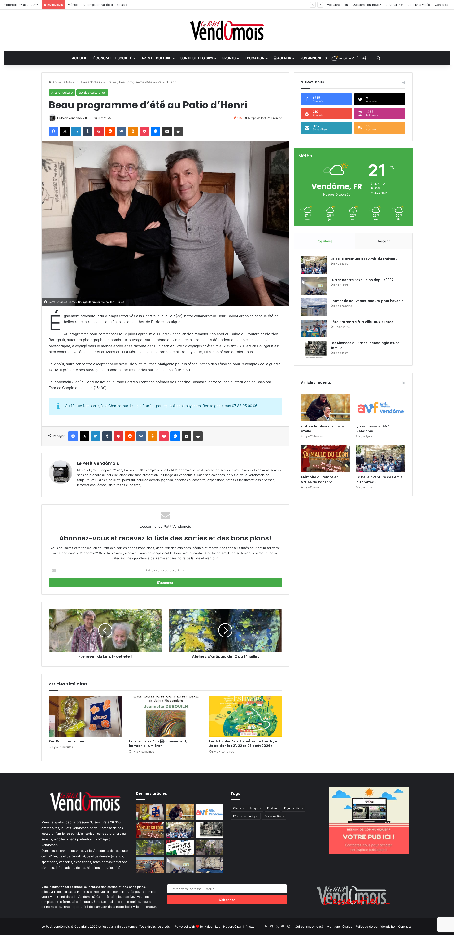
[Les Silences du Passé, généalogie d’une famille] (314, 349)
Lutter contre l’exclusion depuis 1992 (362, 279)
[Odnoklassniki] (133, 131)
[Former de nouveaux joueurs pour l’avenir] (314, 307)
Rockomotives (274, 816)
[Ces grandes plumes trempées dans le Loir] (209, 848)
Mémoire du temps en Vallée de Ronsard (320, 479)
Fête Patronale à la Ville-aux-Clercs (362, 322)
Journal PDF (395, 5)
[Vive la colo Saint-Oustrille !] (150, 865)
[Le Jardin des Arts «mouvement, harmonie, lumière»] (165, 716)
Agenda (283, 58)
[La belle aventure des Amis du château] (314, 265)
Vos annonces (337, 5)
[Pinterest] (99, 131)
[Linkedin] (76, 131)
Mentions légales (339, 926)
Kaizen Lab (212, 926)
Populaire (324, 241)
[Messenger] (155, 131)
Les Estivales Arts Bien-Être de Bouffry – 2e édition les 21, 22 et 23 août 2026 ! (243, 743)
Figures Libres (293, 808)
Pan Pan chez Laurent (67, 741)
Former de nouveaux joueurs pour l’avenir (367, 300)
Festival (272, 808)
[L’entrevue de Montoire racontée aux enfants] (150, 848)
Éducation (254, 58)
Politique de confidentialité (375, 926)
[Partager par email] (167, 131)
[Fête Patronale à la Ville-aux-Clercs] (314, 328)
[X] (65, 131)
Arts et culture (156, 58)
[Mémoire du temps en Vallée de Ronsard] (325, 458)
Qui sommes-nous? (367, 5)
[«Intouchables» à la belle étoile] (325, 407)
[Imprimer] (178, 131)
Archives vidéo (419, 5)
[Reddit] (110, 131)
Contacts (441, 5)
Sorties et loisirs (196, 58)
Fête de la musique (245, 816)
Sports (229, 58)
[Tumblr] (87, 131)
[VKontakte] (121, 131)
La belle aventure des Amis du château (364, 258)
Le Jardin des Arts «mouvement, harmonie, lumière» (158, 743)
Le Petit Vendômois (70, 118)
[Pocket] (144, 131)
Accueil (79, 58)
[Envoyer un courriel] (86, 118)
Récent (384, 241)
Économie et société (112, 58)
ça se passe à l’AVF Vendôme (372, 429)
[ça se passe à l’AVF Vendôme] (380, 407)
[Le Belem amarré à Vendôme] (209, 865)
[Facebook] (53, 131)
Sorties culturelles (103, 82)
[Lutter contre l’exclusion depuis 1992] (314, 286)
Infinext (248, 926)
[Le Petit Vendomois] (227, 30)
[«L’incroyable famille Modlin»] (180, 848)
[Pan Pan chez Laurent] (85, 716)
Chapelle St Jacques (247, 808)
